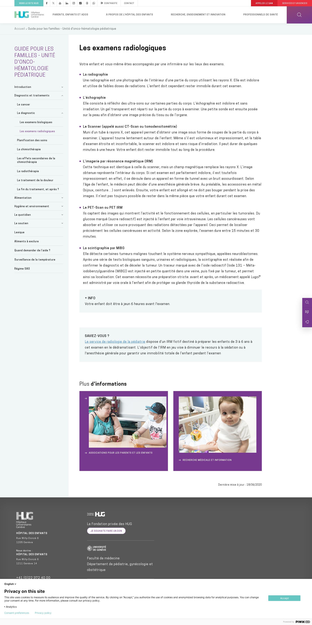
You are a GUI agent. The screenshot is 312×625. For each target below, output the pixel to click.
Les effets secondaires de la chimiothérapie (36, 160)
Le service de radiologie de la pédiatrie (115, 342)
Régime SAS (22, 269)
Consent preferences (16, 612)
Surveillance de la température (34, 260)
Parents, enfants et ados (70, 15)
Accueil (19, 28)
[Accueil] (29, 14)
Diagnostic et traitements (31, 95)
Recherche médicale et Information (207, 460)
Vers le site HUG (29, 4)
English (9, 583)
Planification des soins (32, 140)
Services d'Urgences (294, 4)
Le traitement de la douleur (35, 180)
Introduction (22, 87)
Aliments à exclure (26, 241)
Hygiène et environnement (31, 206)
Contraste (110, 4)
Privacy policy (43, 612)
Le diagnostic (26, 113)
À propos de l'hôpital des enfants (129, 15)
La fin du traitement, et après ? (38, 189)
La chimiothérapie (29, 149)
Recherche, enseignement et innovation (198, 15)
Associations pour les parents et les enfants (121, 453)
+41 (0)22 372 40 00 (33, 578)
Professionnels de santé (260, 15)
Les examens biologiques (36, 122)
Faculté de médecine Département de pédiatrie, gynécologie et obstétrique (120, 564)
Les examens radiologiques (37, 131)
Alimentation (23, 198)
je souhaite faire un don (106, 531)
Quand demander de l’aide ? (32, 250)
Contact (129, 4)
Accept (284, 598)
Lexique (19, 232)
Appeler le (264, 4)
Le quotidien (22, 215)
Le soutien (21, 223)
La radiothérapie (28, 171)
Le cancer (23, 104)
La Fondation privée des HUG (109, 524)
